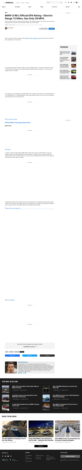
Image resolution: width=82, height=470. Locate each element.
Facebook (13, 355)
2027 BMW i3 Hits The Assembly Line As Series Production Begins (67, 439)
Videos (41, 6)
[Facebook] (65, 2)
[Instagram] (73, 2)
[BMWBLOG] (11, 453)
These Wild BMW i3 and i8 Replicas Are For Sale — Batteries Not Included (41, 439)
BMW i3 (7, 351)
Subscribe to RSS (28, 458)
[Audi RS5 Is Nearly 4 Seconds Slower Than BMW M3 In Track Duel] (5, 395)
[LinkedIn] (25, 373)
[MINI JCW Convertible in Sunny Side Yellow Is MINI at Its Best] (5, 386)
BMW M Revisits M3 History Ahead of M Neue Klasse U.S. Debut (65, 77)
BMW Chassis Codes (40, 455)
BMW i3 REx (17, 351)
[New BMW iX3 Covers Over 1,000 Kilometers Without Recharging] (46, 395)
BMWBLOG (7, 24)
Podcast (68, 6)
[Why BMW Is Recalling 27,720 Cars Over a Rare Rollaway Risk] (46, 404)
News (30, 6)
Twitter (30, 355)
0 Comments (51, 28)
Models (3, 6)
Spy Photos (54, 6)
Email (48, 355)
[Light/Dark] (77, 2)
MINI (79, 6)
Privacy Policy (38, 458)
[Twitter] (68, 2)
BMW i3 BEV (11, 351)
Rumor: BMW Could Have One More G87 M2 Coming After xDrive (65, 71)
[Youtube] (71, 2)
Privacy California (28, 461)
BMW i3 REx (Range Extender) (34, 38)
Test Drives (17, 6)
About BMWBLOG (28, 455)
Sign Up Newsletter (50, 457)
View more (40, 446)
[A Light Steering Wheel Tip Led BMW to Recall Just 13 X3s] (5, 404)
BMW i (6, 12)
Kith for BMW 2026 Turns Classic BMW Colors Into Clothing (64, 66)
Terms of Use (38, 457)
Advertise (18, 2)
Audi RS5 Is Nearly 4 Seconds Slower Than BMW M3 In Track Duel (24, 396)
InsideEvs (11, 300)
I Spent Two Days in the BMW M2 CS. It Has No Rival (65, 53)
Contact (22, 2)
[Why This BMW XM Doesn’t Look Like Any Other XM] (46, 386)
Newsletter (27, 2)
